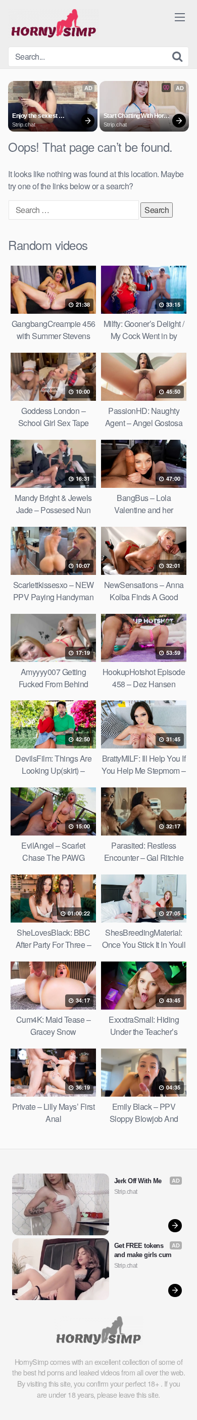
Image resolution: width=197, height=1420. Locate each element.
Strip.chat (23, 124)
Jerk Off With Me (138, 1181)
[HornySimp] (53, 23)
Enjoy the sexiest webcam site (35, 116)
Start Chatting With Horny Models (137, 116)
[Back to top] (179, 1398)
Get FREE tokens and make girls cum (143, 1250)
